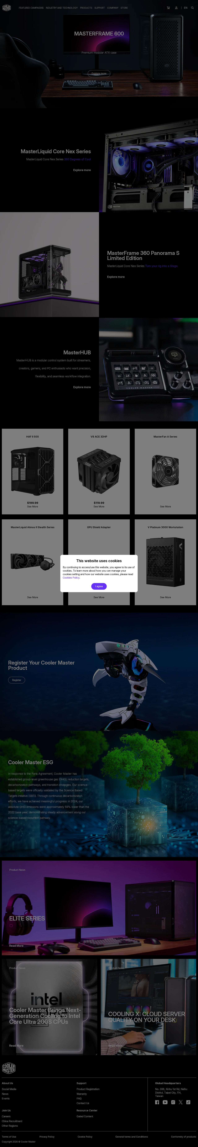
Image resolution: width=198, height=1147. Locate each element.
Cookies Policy (71, 577)
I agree (99, 586)
